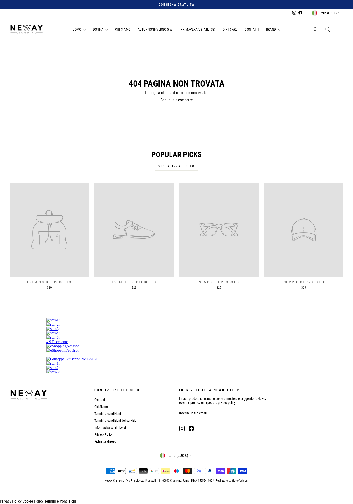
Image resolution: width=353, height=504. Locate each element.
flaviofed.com (240, 480)
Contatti (252, 29)
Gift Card (230, 29)
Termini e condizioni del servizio (115, 420)
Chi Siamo (123, 29)
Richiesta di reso (105, 441)
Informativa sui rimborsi (110, 427)
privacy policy (227, 403)
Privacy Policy (103, 434)
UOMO (77, 29)
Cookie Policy (33, 501)
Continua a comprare (176, 100)
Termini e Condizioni (60, 501)
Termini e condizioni (107, 413)
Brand (271, 29)
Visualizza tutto (176, 166)
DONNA (98, 29)
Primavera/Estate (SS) (198, 29)
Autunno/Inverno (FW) (155, 29)
